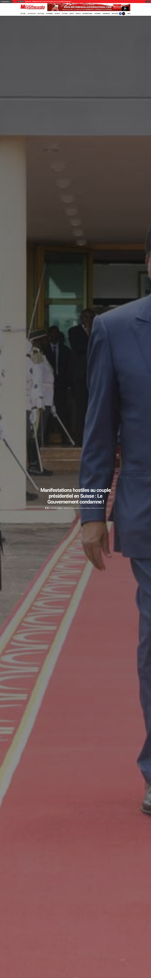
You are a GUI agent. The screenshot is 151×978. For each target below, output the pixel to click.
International (88, 13)
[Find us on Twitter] (123, 13)
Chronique (106, 13)
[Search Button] (130, 13)
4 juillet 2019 (67, 508)
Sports (78, 13)
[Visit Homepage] (33, 7)
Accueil (23, 13)
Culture (65, 13)
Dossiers (97, 13)
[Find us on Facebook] (120, 13)
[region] (88, 7)
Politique (40, 13)
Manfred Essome (56, 508)
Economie (49, 13)
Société (57, 13)
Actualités (32, 13)
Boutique (115, 13)
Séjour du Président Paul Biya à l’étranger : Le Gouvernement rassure (46, 1)
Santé (71, 13)
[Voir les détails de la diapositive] (88, 7)
